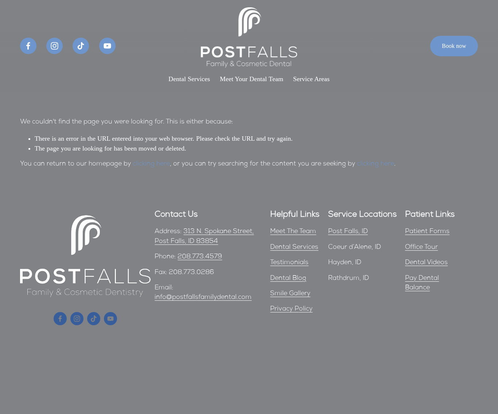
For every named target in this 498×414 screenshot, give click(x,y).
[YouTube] (107, 46)
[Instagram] (54, 46)
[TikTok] (81, 46)
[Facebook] (28, 46)
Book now (454, 46)
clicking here (151, 164)
